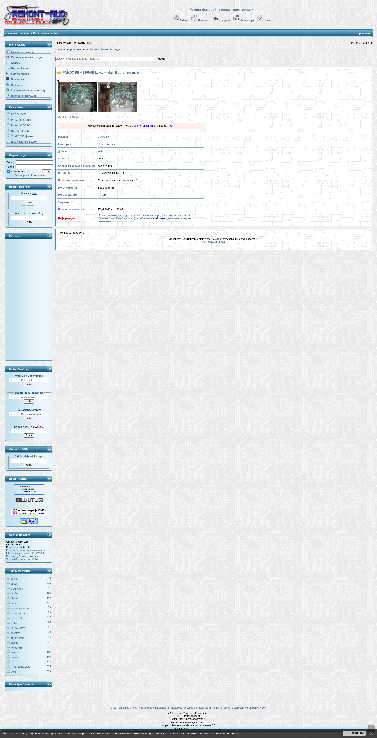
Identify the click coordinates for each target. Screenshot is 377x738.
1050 (48, 578)
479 (49, 607)
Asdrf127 (29, 553)
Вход (56, 33)
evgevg (24, 550)
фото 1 (62, 116)
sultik (101, 151)
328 (49, 661)
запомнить (16, 171)
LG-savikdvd (18, 628)
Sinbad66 (11, 559)
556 (49, 592)
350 (49, 651)
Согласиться (354, 733)
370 (49, 632)
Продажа (225, 20)
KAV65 (40, 553)
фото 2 (73, 116)
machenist (34, 556)
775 (49, 582)
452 (49, 617)
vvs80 (14, 593)
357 (49, 646)
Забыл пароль (20, 175)
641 (49, 587)
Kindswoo (11, 556)
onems (19, 553)
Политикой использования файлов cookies (212, 733)
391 (49, 627)
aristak (14, 583)
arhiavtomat (17, 637)
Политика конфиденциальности (150, 707)
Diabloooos (12, 550)
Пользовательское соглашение (189, 707)
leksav (10, 553)
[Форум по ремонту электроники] (29, 493)
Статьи (268, 20)
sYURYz (16, 672)
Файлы (183, 20)
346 (49, 656)
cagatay (15, 632)
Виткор (23, 556)
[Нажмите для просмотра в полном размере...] (77, 97)
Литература (247, 20)
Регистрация (41, 33)
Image (14, 657)
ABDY (14, 623)
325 (49, 666)
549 (49, 597)
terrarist (15, 603)
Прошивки (204, 20)
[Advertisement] (28, 300)
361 (49, 641)
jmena (21, 559)
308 (49, 671)
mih (13, 662)
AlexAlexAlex (37, 550)
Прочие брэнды (107, 144)
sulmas (15, 652)
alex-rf (14, 642)
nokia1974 (32, 559)
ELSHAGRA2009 (20, 667)
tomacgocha (18, 613)
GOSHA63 (17, 588)
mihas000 (16, 618)
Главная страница (18, 33)
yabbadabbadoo (20, 608)
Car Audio (103, 136)
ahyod (14, 598)
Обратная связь (119, 707)
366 (49, 637)
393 (49, 622)
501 (49, 602)
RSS (89, 42)
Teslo (14, 578)
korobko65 (17, 647)
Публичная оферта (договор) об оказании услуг (238, 707)
